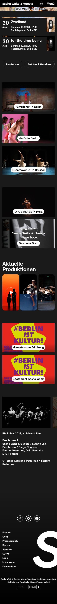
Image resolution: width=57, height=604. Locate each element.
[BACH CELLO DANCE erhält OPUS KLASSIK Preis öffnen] (28, 202)
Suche (5, 553)
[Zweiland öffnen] (24, 25)
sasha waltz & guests (17, 4)
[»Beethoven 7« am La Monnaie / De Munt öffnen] (28, 160)
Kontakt (6, 532)
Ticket (50, 24)
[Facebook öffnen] (20, 518)
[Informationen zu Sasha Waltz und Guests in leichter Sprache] (41, 3)
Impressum (8, 562)
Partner (6, 545)
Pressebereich (10, 540)
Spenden (7, 549)
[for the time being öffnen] (24, 44)
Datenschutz (9, 566)
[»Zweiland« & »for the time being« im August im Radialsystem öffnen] (28, 97)
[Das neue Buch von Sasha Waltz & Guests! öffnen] (28, 233)
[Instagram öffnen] (28, 518)
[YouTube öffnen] (37, 518)
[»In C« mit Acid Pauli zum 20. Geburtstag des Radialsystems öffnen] (28, 128)
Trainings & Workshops (39, 64)
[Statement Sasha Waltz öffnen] (28, 369)
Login (5, 557)
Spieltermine (12, 64)
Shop (5, 536)
